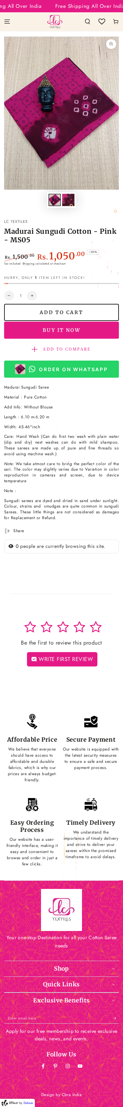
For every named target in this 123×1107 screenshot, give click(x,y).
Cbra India (72, 1095)
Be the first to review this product (61, 643)
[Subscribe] (116, 1018)
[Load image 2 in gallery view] (68, 200)
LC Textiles (16, 221)
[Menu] (7, 21)
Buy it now (61, 330)
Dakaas (28, 1103)
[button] (87, 21)
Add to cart (61, 312)
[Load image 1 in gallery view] (54, 200)
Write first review (65, 659)
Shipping (29, 263)
